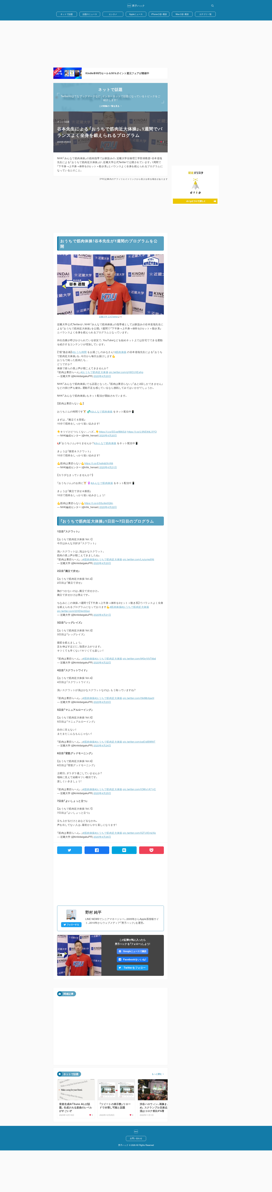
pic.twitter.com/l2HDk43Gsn (73, 611)
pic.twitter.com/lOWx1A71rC (139, 789)
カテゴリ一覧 (205, 14)
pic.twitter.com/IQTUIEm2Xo (139, 833)
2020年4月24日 (102, 745)
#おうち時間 (79, 352)
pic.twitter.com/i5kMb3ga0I (138, 698)
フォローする (73, 924)
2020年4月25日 (102, 793)
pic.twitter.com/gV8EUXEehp (126, 372)
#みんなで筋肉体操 (101, 411)
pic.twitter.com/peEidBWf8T (139, 741)
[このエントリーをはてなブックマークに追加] (124, 850)
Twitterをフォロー (135, 967)
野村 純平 (93, 912)
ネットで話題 (66, 14)
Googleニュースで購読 (134, 951)
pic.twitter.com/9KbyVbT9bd (139, 658)
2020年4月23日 (102, 702)
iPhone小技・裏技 (159, 14)
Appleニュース (136, 14)
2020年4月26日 (102, 837)
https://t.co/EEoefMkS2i (113, 431)
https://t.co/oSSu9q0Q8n (98, 503)
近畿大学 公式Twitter (108, 316)
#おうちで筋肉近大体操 (94, 372)
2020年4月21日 (108, 467)
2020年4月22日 (108, 507)
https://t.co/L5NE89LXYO (142, 431)
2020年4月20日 (102, 376)
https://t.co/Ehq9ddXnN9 (98, 463)
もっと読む (157, 1074)
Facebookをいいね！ (134, 959)
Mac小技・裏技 (182, 14)
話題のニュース (90, 14)
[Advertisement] (136, 44)
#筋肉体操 (120, 352)
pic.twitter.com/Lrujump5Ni (138, 559)
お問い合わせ (136, 1138)
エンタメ (113, 14)
